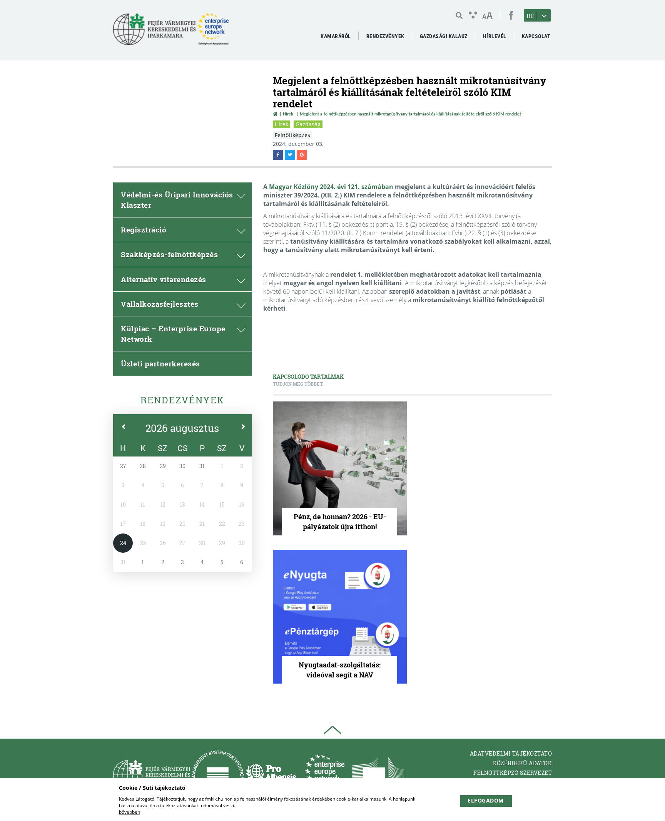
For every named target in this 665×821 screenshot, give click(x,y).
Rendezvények (182, 400)
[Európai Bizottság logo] (378, 775)
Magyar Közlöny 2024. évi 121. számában (331, 186)
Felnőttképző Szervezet (512, 773)
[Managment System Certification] (218, 775)
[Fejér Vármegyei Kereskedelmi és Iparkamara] (171, 32)
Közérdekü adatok (522, 763)
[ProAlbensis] (271, 775)
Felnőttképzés (292, 135)
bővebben (129, 812)
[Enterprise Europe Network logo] (325, 775)
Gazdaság (308, 124)
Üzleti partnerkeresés (160, 363)
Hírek (288, 113)
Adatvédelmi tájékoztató (511, 753)
